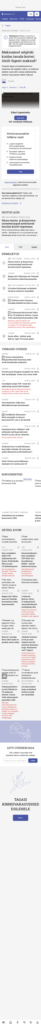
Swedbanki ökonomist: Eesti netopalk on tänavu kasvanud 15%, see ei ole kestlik (16, 417)
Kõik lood (13, 19)
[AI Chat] (31, 1022)
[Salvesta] (38, 258)
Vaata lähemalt (10, 182)
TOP (3, 381)
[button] (15, 760)
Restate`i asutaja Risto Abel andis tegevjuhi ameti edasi (10, 639)
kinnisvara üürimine (10, 203)
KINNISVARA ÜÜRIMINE (10, 31)
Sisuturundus (12, 217)
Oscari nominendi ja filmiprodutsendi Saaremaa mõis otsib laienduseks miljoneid (16, 359)
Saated (5, 411)
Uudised (11, 273)
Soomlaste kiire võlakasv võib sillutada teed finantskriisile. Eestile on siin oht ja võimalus (15, 432)
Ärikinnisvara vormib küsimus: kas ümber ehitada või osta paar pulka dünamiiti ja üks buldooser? (17, 449)
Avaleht (5, 19)
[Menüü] (3, 1022)
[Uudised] (10, 1022)
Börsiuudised (13, 297)
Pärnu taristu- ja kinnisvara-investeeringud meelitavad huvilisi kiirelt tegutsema (19, 223)
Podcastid (30, 19)
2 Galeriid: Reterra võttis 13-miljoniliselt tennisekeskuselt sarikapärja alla (29, 601)
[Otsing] (24, 1022)
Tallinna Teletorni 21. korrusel (15, 512)
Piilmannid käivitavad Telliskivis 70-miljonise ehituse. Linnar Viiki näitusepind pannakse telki (23, 315)
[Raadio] (17, 1022)
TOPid (21, 19)
